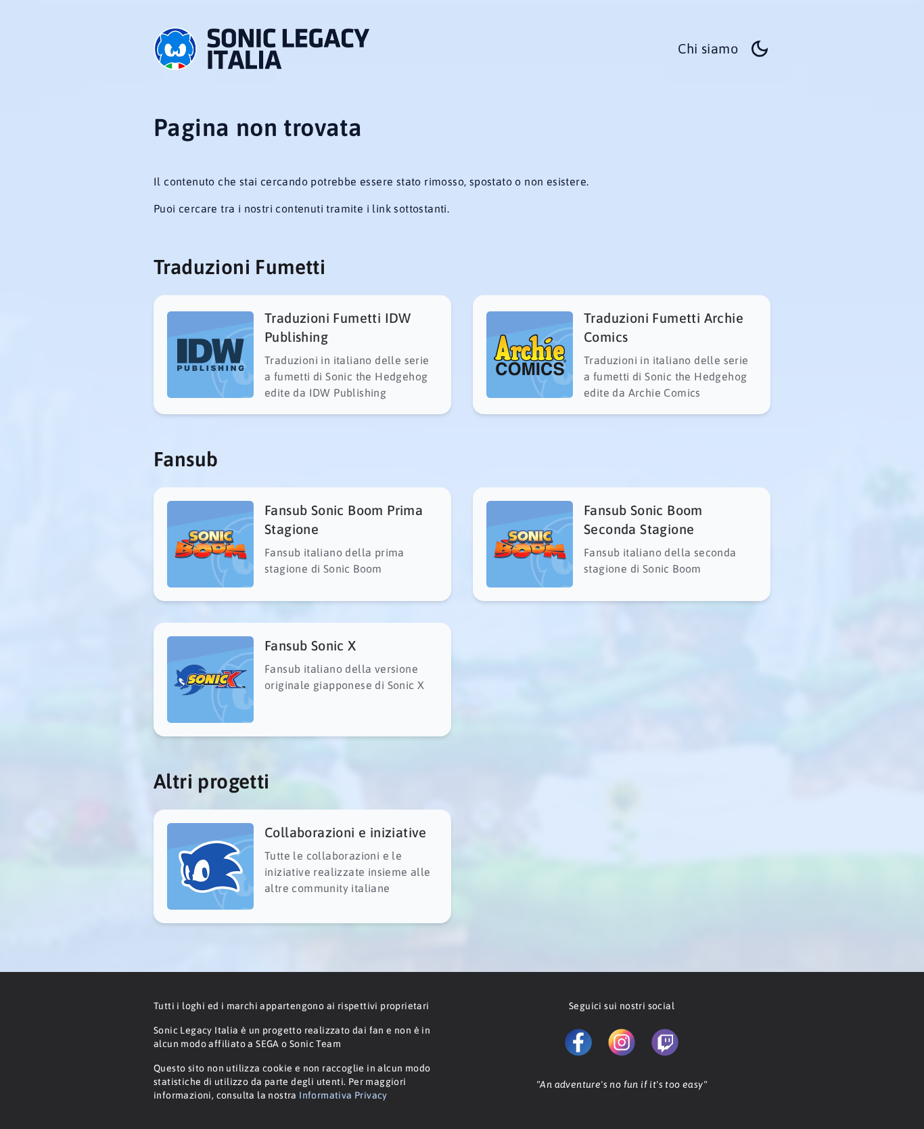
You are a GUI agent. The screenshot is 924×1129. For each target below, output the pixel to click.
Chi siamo (708, 48)
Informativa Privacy (343, 1095)
